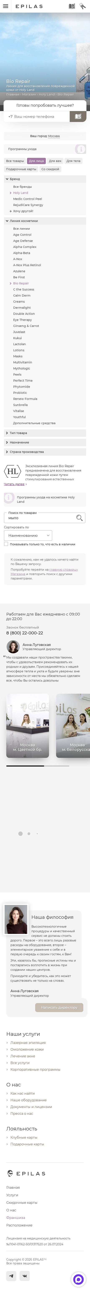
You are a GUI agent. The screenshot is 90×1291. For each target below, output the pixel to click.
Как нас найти (22, 1093)
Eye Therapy (22, 320)
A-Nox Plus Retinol (27, 265)
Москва (54, 136)
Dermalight (22, 308)
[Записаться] (78, 116)
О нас (11, 1210)
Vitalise (18, 411)
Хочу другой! (23, 211)
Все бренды (22, 187)
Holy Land (47, 94)
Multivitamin (22, 362)
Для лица (36, 161)
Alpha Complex (24, 247)
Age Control (22, 235)
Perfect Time (23, 380)
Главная (12, 94)
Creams (19, 301)
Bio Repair (21, 283)
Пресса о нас (21, 1114)
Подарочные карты (21, 169)
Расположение (19, 1225)
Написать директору (59, 1008)
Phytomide (21, 387)
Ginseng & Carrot (26, 326)
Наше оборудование (28, 1100)
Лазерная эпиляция (28, 1043)
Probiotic (20, 393)
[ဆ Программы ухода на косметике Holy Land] (45, 505)
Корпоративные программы (35, 1070)
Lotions (18, 350)
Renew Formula (25, 399)
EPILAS (34, 4)
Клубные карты (23, 1137)
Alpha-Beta (21, 253)
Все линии (21, 229)
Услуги (12, 1195)
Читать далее (14, 484)
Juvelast (19, 332)
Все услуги (20, 1063)
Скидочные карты (21, 1203)
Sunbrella (20, 405)
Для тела (73, 161)
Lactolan (19, 344)
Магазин (29, 94)
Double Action (24, 314)
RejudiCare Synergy (28, 205)
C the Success (23, 289)
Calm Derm (22, 295)
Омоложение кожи (27, 1049)
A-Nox (17, 259)
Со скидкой (50, 169)
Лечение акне (22, 1056)
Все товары (15, 161)
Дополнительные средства (34, 423)
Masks (17, 356)
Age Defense (23, 241)
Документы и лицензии (31, 1107)
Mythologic (21, 368)
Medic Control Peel (27, 199)
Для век (55, 161)
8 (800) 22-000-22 (24, 632)
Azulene (19, 271)
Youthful (19, 417)
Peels (17, 374)
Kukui (17, 338)
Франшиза (15, 1218)
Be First (19, 277)
